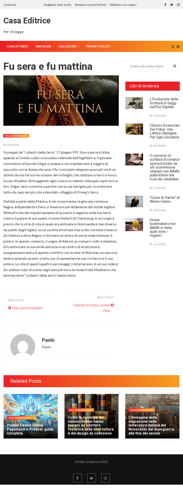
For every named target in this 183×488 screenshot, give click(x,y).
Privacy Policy (98, 46)
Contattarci (17, 46)
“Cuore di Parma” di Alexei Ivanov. (165, 200)
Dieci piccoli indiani (27, 308)
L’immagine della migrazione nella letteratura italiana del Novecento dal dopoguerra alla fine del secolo (151, 425)
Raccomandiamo (16, 135)
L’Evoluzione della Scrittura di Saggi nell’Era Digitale (164, 103)
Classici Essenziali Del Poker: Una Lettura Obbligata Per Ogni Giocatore (164, 131)
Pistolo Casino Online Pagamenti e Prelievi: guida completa (30, 429)
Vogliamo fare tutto (57, 4)
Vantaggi (43, 46)
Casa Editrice (27, 20)
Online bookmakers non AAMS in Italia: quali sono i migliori (163, 228)
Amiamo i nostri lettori (90, 4)
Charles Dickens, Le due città (91, 308)
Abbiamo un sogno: (123, 4)
